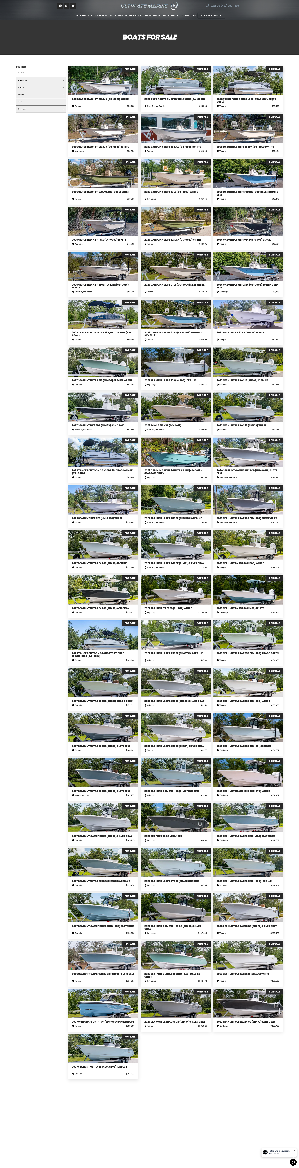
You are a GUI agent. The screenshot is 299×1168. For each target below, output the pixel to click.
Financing (151, 15)
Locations (169, 15)
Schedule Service (211, 15)
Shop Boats (82, 15)
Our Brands (102, 15)
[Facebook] (60, 6)
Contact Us (189, 15)
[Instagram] (66, 6)
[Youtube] (73, 6)
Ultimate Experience (127, 15)
